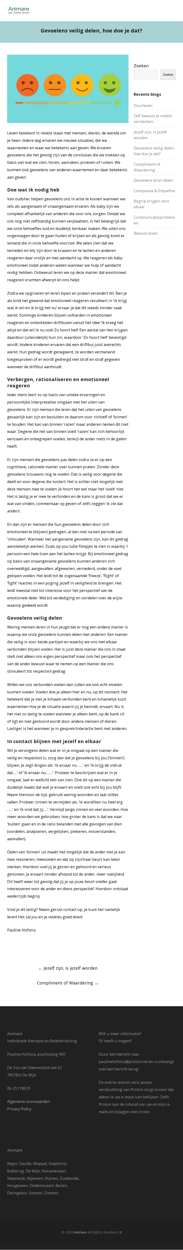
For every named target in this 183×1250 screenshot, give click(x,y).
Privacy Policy (19, 1109)
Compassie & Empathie (154, 190)
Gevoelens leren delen (153, 180)
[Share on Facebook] (9, 949)
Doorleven (143, 105)
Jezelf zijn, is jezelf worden (67, 968)
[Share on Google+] (27, 949)
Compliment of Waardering (68, 983)
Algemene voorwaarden (28, 1101)
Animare (80, 1232)
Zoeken (141, 66)
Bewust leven (146, 233)
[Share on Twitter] (18, 949)
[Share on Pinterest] (44, 949)
